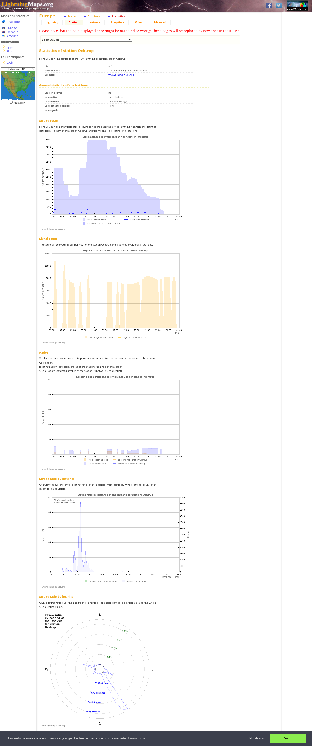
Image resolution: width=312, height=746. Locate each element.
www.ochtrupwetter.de (121, 74)
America (12, 36)
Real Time (14, 22)
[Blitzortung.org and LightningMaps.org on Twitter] (278, 6)
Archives (93, 16)
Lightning (52, 22)
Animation (20, 102)
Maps (72, 16)
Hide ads (297, 146)
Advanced (160, 22)
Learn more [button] (136, 738)
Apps (10, 47)
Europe (12, 28)
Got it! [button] (288, 738)
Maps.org (27, 4)
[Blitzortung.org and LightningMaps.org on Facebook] (268, 6)
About (10, 51)
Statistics (118, 16)
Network (94, 22)
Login (10, 62)
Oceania (12, 32)
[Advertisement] (16, 130)
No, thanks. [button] (257, 738)
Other (139, 22)
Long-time (117, 22)
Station (73, 22)
